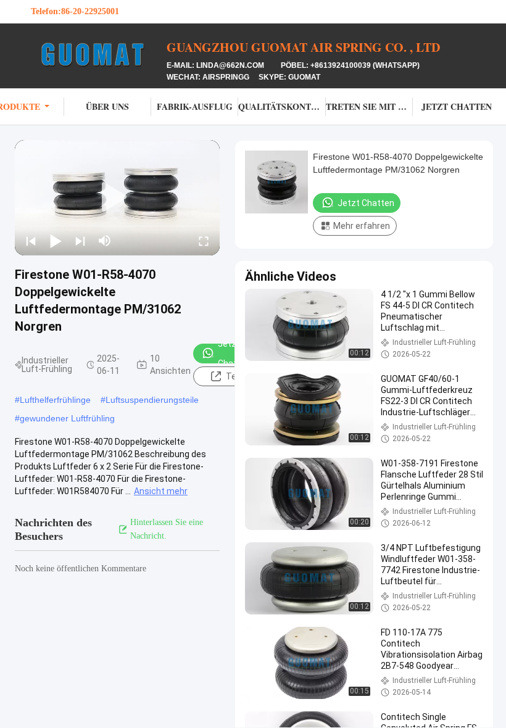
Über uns (107, 106)
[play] (117, 197)
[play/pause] (55, 240)
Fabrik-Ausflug (195, 106)
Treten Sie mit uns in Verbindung (369, 106)
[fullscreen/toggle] (203, 240)
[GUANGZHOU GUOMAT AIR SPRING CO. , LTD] (99, 54)
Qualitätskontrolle (281, 106)
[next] (80, 240)
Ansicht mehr (161, 491)
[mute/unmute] (105, 240)
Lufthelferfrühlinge (55, 400)
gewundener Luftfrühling (67, 418)
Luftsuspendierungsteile (152, 400)
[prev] (31, 240)
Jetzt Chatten (456, 106)
